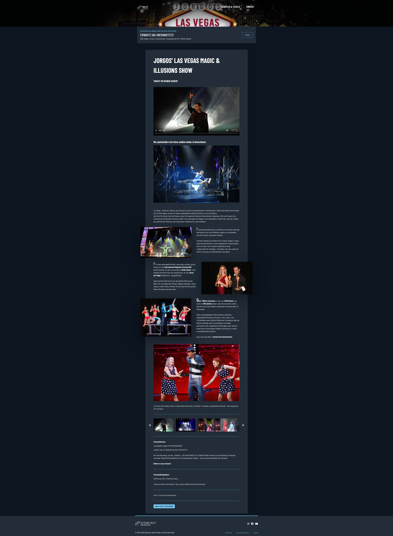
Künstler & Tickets (231, 6)
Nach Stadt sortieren (164, 506)
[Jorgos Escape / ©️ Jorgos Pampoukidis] (185, 425)
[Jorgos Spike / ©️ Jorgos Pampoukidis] (229, 425)
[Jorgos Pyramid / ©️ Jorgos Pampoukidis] (207, 425)
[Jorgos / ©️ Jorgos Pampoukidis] (163, 425)
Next (243, 425)
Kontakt (250, 6)
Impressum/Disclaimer (243, 533)
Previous (150, 425)
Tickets (247, 35)
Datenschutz (228, 533)
